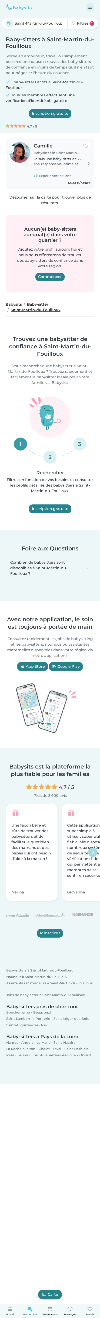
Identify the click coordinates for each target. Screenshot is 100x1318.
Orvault (85, 1055)
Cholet (44, 1049)
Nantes (12, 1042)
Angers (27, 1042)
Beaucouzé (42, 1013)
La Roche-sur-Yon (20, 1049)
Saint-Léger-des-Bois (71, 1019)
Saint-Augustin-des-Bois (26, 1025)
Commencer (50, 277)
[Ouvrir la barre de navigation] (90, 7)
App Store (35, 666)
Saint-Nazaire (64, 1042)
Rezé (10, 1055)
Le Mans (43, 1042)
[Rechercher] (9, 23)
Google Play (68, 666)
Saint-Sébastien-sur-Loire (55, 1055)
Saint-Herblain (76, 1049)
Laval (57, 1049)
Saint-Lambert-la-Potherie (28, 1019)
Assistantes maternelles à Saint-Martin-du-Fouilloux (49, 983)
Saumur (24, 1055)
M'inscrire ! (50, 933)
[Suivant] (92, 852)
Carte (53, 1294)
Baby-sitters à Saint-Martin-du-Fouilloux (39, 970)
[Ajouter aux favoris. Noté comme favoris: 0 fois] (86, 146)
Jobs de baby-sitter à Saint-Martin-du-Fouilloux (45, 995)
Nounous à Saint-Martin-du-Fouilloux (36, 977)
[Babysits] (19, 7)
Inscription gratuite (50, 113)
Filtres (84, 23)
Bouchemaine (18, 1013)
